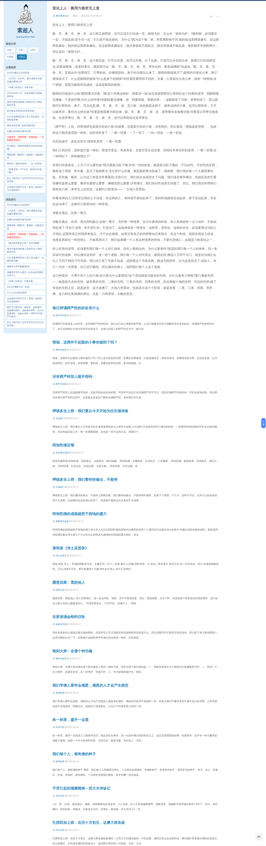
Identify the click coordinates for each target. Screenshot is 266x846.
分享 (263, 423)
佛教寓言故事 (62, 521)
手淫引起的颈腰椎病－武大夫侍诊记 (81, 788)
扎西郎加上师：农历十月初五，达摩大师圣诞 (88, 823)
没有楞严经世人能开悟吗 (72, 376)
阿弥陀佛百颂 (63, 445)
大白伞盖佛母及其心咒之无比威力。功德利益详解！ (25, 259)
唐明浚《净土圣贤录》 (70, 548)
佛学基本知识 (62, 16)
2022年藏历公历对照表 (18, 205)
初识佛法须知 (62, 452)
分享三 (33, 50)
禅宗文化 (60, 590)
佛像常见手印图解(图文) (18, 266)
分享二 (21, 50)
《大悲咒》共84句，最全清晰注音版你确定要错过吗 (24, 212)
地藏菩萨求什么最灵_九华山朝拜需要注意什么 (25, 274)
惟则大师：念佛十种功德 (72, 651)
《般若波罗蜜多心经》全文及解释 (23, 243)
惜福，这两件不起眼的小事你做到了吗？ (85, 342)
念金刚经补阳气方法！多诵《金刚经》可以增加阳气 (25, 300)
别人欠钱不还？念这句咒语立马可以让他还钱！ (25, 324)
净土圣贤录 (61, 555)
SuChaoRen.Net (25, 36)
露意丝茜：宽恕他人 (68, 582)
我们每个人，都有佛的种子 (74, 754)
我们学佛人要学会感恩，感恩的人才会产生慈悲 (90, 685)
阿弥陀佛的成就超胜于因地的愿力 (79, 514)
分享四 (10, 57)
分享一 (10, 50)
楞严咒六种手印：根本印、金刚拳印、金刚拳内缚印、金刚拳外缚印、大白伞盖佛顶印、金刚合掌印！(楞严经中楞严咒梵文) (25, 312)
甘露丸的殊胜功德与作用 (19, 219)
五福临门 (60, 418)
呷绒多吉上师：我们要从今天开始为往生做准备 (90, 411)
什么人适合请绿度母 (16, 292)
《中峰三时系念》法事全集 (20, 281)
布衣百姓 (60, 727)
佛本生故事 (61, 350)
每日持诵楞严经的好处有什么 (76, 308)
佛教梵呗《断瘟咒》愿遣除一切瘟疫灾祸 (25, 227)
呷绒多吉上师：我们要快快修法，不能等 (85, 479)
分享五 (22, 57)
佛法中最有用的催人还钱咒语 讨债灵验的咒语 (24, 250)
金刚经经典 (61, 624)
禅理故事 (60, 693)
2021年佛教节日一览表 (18, 287)
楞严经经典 (61, 315)
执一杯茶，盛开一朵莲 (70, 720)
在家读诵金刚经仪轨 (68, 617)
